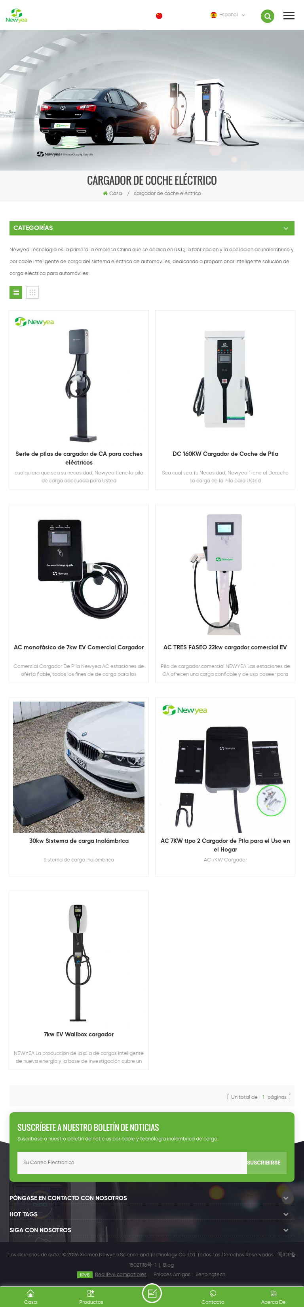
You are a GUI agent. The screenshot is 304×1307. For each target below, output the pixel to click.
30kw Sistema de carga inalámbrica (79, 841)
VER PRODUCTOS (83, 406)
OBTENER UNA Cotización (152, 1293)
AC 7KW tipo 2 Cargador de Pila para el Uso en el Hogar (225, 845)
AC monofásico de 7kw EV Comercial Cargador (79, 648)
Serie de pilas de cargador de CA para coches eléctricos (78, 458)
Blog (168, 1265)
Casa (115, 193)
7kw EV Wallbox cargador (79, 1035)
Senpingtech (210, 1274)
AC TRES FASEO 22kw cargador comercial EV (225, 648)
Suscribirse (263, 1163)
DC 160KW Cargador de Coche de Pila (225, 454)
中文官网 (180, 15)
